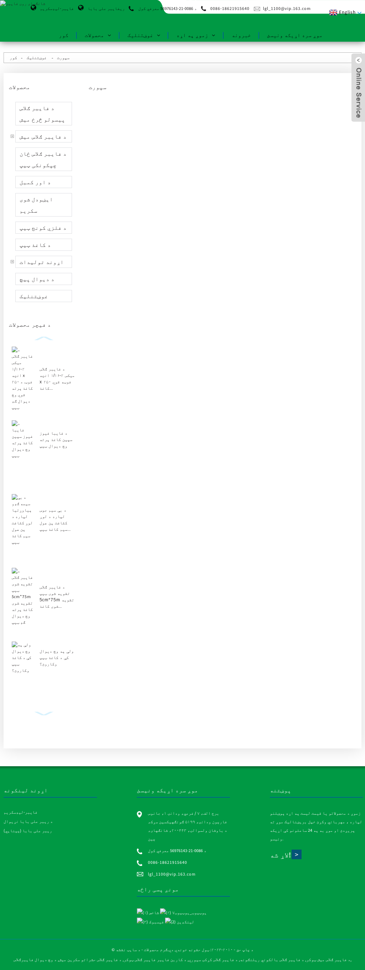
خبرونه (241, 35)
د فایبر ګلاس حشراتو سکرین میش (90, 959)
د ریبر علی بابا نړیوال (28, 821)
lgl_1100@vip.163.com (287, 8)
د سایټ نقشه (128, 949)
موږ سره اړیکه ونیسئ (295, 35)
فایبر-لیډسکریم (57, 8)
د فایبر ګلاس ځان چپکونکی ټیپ (43, 159)
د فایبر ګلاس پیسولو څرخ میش (42, 113)
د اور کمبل (35, 182)
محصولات (94, 35)
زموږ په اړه (192, 35)
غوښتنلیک (140, 35)
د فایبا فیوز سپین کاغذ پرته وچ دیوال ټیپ (56, 439)
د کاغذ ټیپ (35, 244)
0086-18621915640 (230, 8)
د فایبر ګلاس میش (43, 136)
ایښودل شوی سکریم (36, 205)
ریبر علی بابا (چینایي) (28, 830)
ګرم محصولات (156, 949)
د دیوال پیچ (37, 278)
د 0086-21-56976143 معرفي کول (167, 8)
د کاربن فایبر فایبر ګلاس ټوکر (155, 959)
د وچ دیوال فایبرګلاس (35, 959)
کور (63, 35)
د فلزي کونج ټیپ (43, 227)
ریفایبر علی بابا (106, 8)
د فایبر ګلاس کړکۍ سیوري (213, 959)
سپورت (63, 57)
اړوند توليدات (42, 261)
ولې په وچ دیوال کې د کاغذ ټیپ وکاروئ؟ (57, 657)
